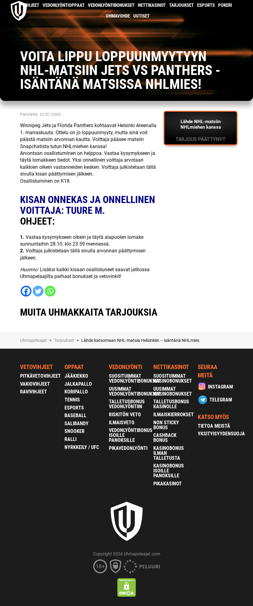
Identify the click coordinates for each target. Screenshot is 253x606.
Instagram (220, 387)
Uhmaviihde (118, 16)
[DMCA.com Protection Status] (126, 587)
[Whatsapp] (50, 291)
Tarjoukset (181, 5)
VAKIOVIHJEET (35, 384)
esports (206, 5)
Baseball (75, 415)
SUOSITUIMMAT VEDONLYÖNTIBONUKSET (134, 378)
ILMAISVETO (122, 422)
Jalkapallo (78, 384)
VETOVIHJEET (36, 367)
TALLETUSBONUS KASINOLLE (171, 404)
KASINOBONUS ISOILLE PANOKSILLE (168, 471)
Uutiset (141, 16)
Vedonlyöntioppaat (64, 5)
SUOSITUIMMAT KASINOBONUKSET (172, 378)
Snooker (74, 431)
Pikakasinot (167, 484)
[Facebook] (26, 291)
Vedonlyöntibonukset (111, 5)
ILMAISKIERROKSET (173, 414)
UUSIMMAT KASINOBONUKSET (172, 391)
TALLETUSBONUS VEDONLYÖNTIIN (127, 404)
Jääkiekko (76, 376)
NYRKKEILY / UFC (81, 447)
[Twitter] (38, 291)
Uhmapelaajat (33, 340)
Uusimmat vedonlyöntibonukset (134, 391)
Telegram (220, 400)
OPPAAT (74, 367)
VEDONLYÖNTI (125, 367)
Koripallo (76, 392)
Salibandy (76, 423)
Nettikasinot (152, 5)
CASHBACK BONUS (164, 437)
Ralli (70, 439)
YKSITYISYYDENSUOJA (221, 434)
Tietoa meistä (214, 426)
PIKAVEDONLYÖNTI (128, 448)
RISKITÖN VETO (125, 414)
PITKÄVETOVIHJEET (40, 376)
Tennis (72, 400)
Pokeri (225, 5)
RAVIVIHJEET (33, 392)
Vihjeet (31, 5)
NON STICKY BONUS (166, 425)
